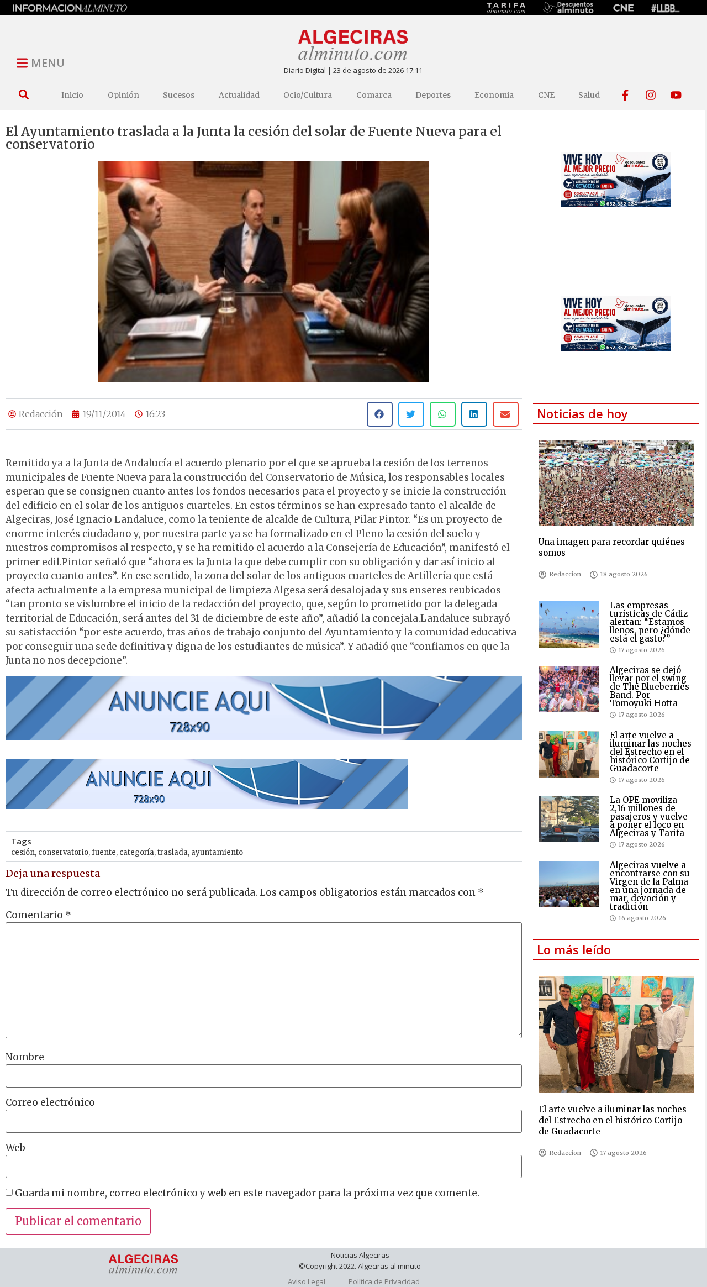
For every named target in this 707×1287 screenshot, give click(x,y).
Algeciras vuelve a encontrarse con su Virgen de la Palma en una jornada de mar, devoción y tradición (650, 886)
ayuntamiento (217, 852)
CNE (546, 95)
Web (15, 1148)
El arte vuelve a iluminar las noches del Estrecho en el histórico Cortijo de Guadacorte (651, 752)
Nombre (25, 1057)
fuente (104, 852)
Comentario (38, 915)
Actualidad (239, 95)
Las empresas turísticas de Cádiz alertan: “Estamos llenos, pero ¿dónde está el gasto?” (650, 622)
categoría (136, 852)
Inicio (72, 95)
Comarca (374, 95)
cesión (23, 852)
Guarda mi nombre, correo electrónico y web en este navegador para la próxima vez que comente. (247, 1193)
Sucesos (178, 95)
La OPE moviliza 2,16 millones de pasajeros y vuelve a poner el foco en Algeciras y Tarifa (649, 816)
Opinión (123, 95)
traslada (172, 852)
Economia (494, 95)
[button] (23, 95)
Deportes (433, 95)
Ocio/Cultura (307, 95)
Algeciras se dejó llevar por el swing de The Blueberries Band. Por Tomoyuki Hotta (649, 686)
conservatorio (63, 852)
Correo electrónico (50, 1102)
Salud (589, 95)
